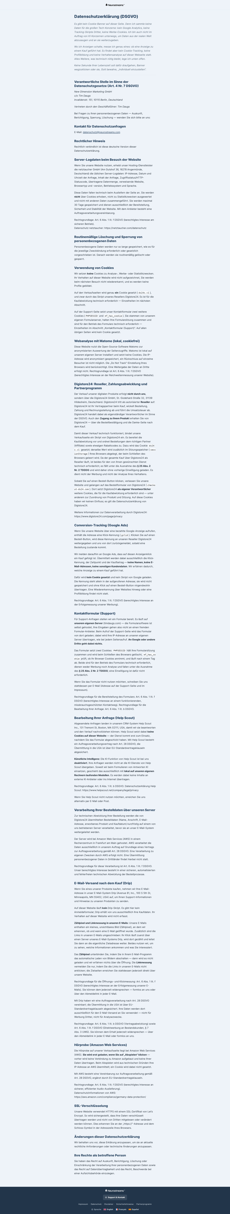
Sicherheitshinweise (125, 1204)
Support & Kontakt (116, 1197)
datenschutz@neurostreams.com (101, 132)
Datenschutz (96, 1204)
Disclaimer (108, 1204)
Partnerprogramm (144, 1204)
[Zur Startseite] (115, 4)
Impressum (83, 1204)
